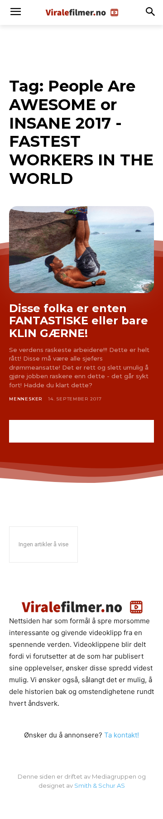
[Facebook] (81, 804)
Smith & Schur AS (99, 785)
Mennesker (26, 399)
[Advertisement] (81, 431)
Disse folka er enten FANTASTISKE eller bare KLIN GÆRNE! (78, 321)
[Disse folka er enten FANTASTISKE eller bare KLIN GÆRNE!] (81, 249)
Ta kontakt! (121, 735)
